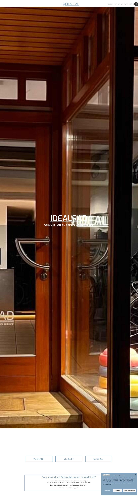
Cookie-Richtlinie (114, 493)
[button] (135, 475)
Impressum (125, 493)
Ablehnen (117, 490)
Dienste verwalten (106, 486)
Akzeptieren (107, 490)
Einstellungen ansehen (129, 490)
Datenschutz (120, 493)
